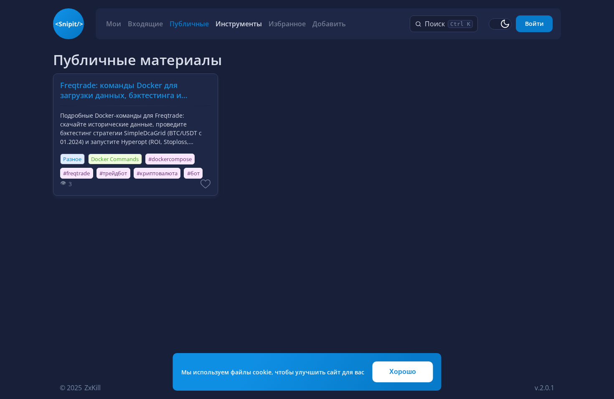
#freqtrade (76, 173)
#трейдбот (113, 173)
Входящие (145, 23)
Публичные (189, 23)
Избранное (287, 23)
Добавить (329, 23)
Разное (72, 159)
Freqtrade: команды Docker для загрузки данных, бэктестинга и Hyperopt (120, 91)
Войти (534, 24)
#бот (193, 173)
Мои (113, 23)
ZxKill (92, 387)
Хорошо (402, 371)
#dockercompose (170, 159)
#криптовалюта (157, 173)
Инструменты (239, 23)
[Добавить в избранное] (205, 184)
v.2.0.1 (544, 387)
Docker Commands (115, 159)
